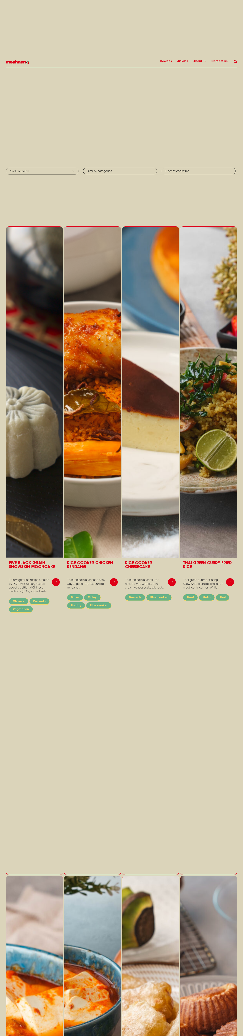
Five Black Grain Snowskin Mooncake (32, 564)
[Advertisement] (121, 93)
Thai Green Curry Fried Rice (207, 564)
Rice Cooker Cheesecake (138, 564)
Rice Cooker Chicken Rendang (90, 564)
